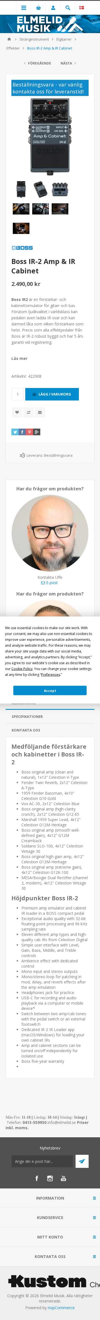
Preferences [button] (50, 674)
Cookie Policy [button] (21, 668)
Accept (50, 690)
